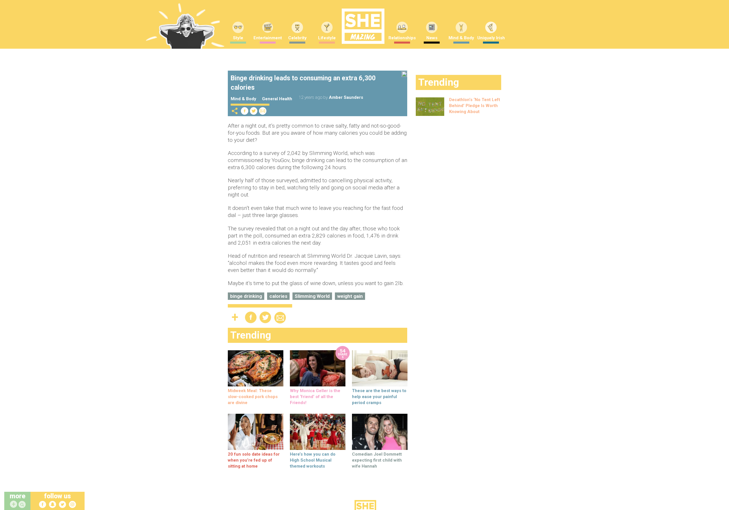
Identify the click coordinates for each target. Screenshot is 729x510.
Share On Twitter (254, 111)
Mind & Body (461, 37)
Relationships (402, 37)
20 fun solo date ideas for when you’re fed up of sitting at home (254, 460)
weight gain (350, 296)
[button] (23, 505)
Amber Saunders (346, 97)
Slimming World (312, 296)
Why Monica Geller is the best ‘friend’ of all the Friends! (315, 396)
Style (238, 37)
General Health (277, 98)
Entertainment (267, 37)
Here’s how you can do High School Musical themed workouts (312, 460)
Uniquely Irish (491, 37)
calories (278, 296)
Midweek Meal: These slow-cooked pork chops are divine (253, 396)
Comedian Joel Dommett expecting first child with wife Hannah (377, 460)
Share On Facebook (245, 111)
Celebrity (297, 37)
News (431, 37)
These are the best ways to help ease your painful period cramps (379, 396)
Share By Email (263, 111)
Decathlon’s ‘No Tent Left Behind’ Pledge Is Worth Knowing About (474, 105)
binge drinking (246, 296)
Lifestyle (327, 37)
